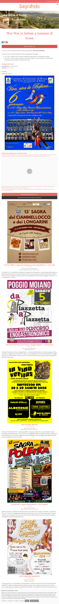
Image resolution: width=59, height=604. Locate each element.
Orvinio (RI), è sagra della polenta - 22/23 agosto (29, 504)
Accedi (48, 1)
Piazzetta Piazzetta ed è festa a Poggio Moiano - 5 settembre (29, 345)
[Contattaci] (57, 1)
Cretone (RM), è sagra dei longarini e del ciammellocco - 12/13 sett (29, 265)
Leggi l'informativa (34, 600)
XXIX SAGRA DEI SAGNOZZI (29, 576)
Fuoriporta (29, 266)
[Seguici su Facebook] (54, 1)
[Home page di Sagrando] (29, 8)
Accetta (26, 600)
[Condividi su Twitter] (5, 42)
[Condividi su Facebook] (2, 42)
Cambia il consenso (9, 190)
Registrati (52, 1)
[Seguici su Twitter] (56, 1)
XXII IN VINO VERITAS (29, 424)
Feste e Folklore (10, 67)
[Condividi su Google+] (7, 42)
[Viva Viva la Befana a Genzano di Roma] (30, 150)
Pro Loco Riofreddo (29, 426)
